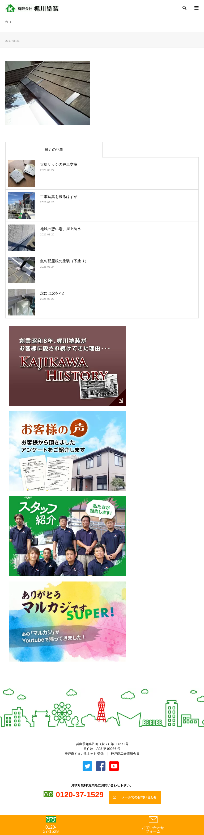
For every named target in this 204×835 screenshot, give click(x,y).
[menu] (196, 8)
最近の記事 (54, 149)
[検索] (184, 8)
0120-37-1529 (51, 829)
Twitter (98, 686)
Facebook (106, 686)
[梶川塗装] (31, 8)
